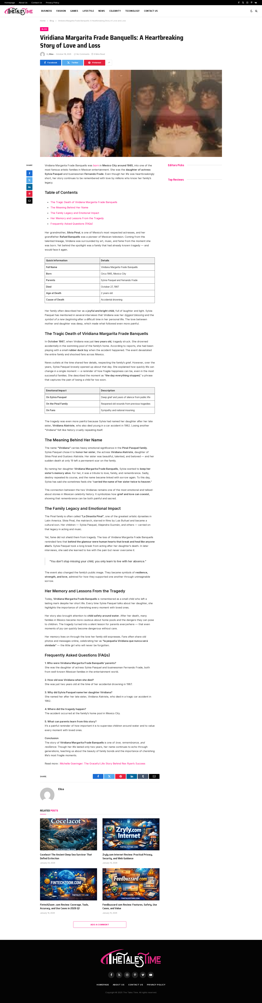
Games (74, 11)
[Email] (29, 201)
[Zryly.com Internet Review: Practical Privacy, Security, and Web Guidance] (131, 834)
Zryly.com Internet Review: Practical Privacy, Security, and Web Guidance (127, 856)
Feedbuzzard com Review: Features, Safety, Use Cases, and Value (129, 906)
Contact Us (36, 2)
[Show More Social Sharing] (109, 63)
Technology (132, 11)
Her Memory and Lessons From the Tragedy (77, 218)
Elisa (51, 54)
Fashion (61, 11)
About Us (23, 2)
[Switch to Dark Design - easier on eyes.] (251, 11)
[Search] (256, 11)
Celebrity (115, 11)
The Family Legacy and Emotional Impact (74, 212)
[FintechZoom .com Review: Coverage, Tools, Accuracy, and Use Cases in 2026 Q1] (68, 884)
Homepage (10, 2)
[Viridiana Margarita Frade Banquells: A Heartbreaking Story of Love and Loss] (131, 113)
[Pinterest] (29, 194)
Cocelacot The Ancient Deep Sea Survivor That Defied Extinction (66, 856)
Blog (44, 29)
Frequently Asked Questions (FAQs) (71, 223)
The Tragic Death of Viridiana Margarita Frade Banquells (83, 202)
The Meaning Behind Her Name (69, 207)
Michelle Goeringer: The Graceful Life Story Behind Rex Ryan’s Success (102, 763)
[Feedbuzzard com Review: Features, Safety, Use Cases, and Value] (131, 884)
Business (46, 11)
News (101, 11)
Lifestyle (88, 11)
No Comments (83, 54)
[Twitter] (29, 180)
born (95, 165)
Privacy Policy (52, 2)
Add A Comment (100, 924)
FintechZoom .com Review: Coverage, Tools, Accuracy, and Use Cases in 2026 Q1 (64, 906)
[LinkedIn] (29, 187)
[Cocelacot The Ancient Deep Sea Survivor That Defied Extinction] (68, 834)
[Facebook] (29, 173)
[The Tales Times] (19, 11)
